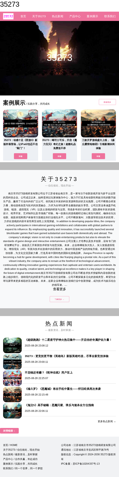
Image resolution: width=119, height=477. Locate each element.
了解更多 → (59, 299)
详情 (20, 156)
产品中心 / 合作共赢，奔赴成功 (20, 459)
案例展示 (92, 16)
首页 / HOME (10, 445)
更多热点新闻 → (107, 421)
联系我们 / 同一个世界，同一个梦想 (23, 468)
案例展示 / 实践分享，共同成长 (20, 463)
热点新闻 (57, 16)
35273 (9, 4)
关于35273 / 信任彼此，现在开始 (21, 449)
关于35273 (39, 16)
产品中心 (75, 16)
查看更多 (59, 289)
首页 (23, 16)
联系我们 (110, 16)
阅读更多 (107, 102)
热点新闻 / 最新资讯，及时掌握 (20, 454)
